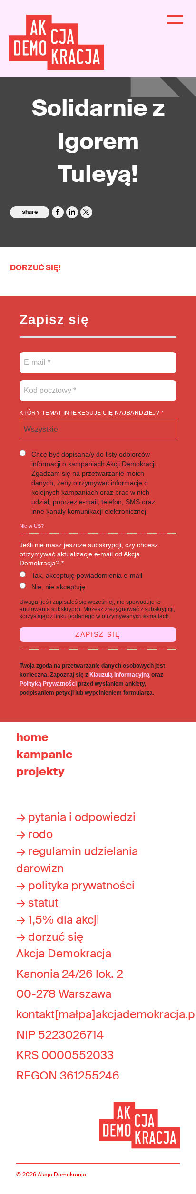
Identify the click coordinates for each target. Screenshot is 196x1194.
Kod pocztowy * (50, 385)
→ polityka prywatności (75, 885)
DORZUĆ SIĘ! (35, 268)
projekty (40, 771)
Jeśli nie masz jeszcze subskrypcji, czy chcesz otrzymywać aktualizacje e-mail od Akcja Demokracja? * (89, 554)
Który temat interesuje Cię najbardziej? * (92, 413)
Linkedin (72, 212)
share (30, 212)
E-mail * (36, 357)
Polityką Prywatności (48, 683)
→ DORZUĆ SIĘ (49, 936)
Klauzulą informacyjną (119, 674)
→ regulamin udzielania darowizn (77, 860)
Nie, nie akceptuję (58, 587)
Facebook (58, 212)
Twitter (86, 212)
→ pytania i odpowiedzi (76, 817)
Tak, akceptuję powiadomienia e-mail (86, 575)
